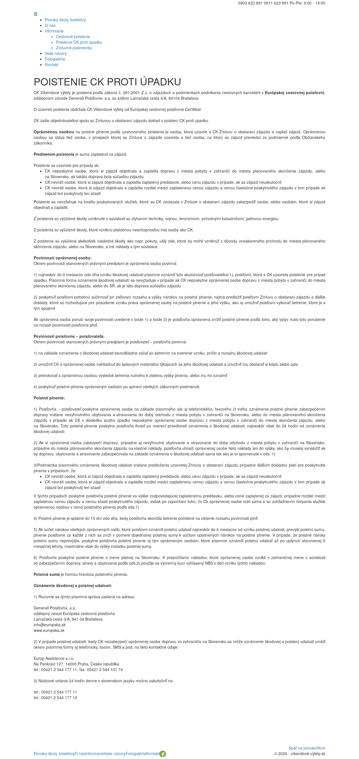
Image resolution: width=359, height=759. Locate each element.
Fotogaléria (55, 59)
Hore (321, 748)
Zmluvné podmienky (74, 47)
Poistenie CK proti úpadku (79, 42)
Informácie (54, 31)
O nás (50, 25)
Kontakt (51, 64)
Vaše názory (56, 53)
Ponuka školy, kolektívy (65, 19)
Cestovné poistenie (73, 36)
